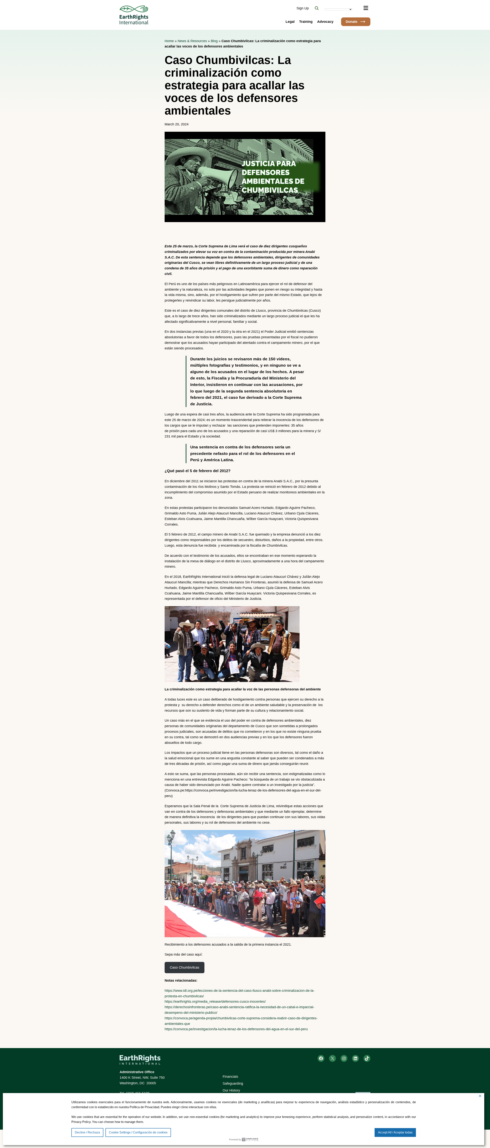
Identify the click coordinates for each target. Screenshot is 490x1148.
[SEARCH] (316, 8)
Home (169, 41)
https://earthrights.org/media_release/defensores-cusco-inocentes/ (215, 1001)
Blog (214, 41)
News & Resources (192, 41)
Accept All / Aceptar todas (395, 1132)
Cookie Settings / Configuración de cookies (138, 1132)
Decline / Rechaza (87, 1132)
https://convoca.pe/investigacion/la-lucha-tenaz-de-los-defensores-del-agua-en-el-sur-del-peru (236, 1029)
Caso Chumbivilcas (184, 967)
